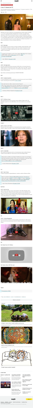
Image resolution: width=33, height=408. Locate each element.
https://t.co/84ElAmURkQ (6, 160)
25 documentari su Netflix (6, 291)
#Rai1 (22, 55)
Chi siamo (2, 402)
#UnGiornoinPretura (5, 87)
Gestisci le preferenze (16, 402)
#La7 (7, 179)
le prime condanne (18, 80)
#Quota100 (16, 176)
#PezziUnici (23, 53)
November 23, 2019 (15, 163)
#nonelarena (28, 178)
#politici (10, 178)
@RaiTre (15, 87)
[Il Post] (16, 1)
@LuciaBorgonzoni (19, 179)
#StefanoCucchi (7, 86)
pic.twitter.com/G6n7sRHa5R (23, 87)
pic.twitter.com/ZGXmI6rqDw (16, 160)
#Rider (19, 178)
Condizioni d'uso (24, 402)
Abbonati (29, 399)
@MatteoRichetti (26, 179)
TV (1, 3)
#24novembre (13, 55)
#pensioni (12, 176)
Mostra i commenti (16, 299)
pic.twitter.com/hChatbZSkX (21, 180)
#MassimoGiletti (13, 179)
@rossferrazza (26, 176)
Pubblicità (6, 402)
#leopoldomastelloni (11, 180)
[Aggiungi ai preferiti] (6, 12)
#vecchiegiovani (20, 176)
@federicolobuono (5, 180)
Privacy (10, 402)
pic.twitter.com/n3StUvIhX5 (7, 56)
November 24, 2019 (12, 59)
